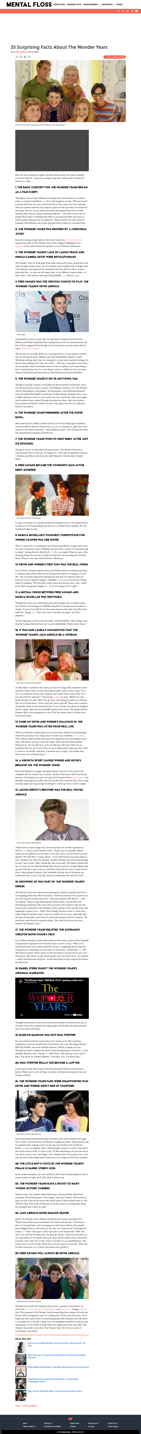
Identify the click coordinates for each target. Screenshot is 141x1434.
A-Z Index (91, 1426)
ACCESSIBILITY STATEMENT (52, 1426)
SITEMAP (73, 1426)
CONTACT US (48, 1423)
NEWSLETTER (59, 4)
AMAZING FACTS (74, 4)
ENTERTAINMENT (90, 4)
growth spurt (78, 777)
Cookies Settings (112, 1426)
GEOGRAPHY (107, 4)
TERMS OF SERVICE (29, 1426)
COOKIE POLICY (112, 1423)
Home (17, 1406)
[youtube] (136, 11)
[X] (123, 11)
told (64, 275)
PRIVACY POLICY (93, 1423)
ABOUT (25, 1423)
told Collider (79, 735)
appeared (19, 246)
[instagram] (128, 11)
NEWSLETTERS (74, 1423)
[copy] (28, 56)
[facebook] (118, 11)
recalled (56, 696)
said (59, 579)
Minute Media (66, 1432)
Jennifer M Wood (20, 51)
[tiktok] (132, 11)
